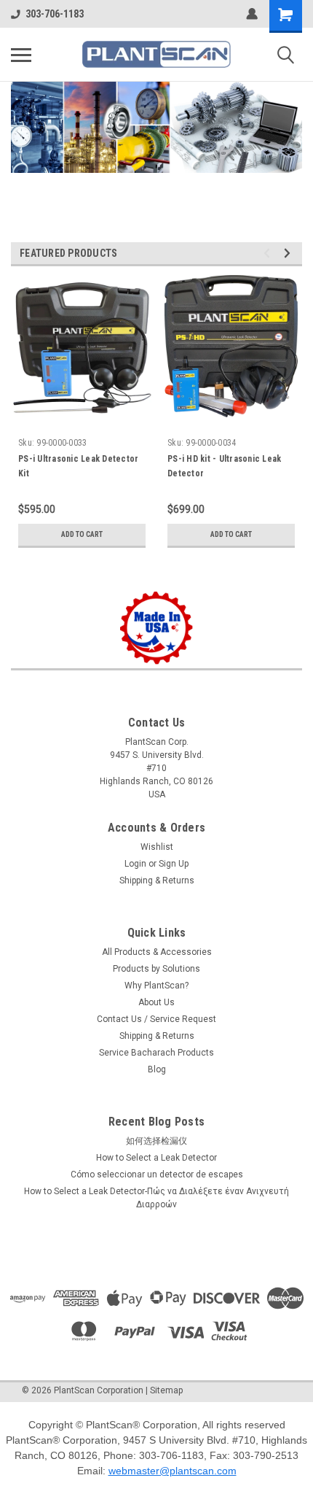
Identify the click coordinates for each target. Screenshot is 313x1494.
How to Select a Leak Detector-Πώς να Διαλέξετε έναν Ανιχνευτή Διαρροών (156, 1197)
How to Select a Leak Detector (156, 1158)
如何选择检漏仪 (156, 1141)
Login (135, 864)
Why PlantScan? (156, 985)
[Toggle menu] (21, 54)
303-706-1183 (54, 14)
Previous (22, 144)
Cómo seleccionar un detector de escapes (157, 1174)
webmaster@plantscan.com (172, 1470)
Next (287, 144)
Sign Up (174, 864)
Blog (157, 1069)
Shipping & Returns (156, 880)
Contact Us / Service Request (156, 1019)
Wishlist (156, 847)
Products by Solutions (156, 969)
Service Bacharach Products (156, 1053)
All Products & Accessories (157, 952)
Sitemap (166, 1390)
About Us (156, 1002)
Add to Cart (82, 534)
